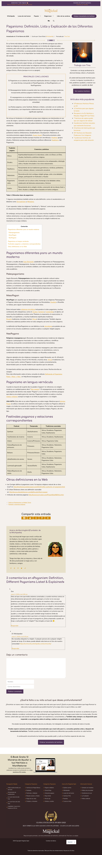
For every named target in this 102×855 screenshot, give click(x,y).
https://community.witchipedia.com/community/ (35, 644)
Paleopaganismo (14, 232)
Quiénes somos (67, 794)
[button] (41, 16)
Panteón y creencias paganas (16, 504)
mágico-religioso (12, 397)
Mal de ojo (47, 805)
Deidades (28, 796)
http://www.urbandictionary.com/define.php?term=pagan (28, 492)
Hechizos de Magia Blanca (33, 794)
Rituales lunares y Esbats (33, 802)
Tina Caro (67, 36)
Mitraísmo (30, 202)
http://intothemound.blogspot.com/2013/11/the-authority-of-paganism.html (39, 487)
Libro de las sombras (63, 16)
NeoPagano (12, 238)
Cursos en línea (67, 807)
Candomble (49, 312)
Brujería (9, 319)
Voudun (35, 312)
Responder (14, 626)
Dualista (53, 302)
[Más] (48, 518)
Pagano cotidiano (49, 794)
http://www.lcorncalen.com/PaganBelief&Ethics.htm (46, 495)
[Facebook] (24, 518)
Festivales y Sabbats (31, 799)
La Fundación (85, 802)
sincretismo (48, 326)
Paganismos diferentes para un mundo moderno (23, 229)
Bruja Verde (48, 802)
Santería (41, 312)
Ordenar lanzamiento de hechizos (84, 16)
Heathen (54, 138)
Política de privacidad (87, 796)
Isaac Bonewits (28, 262)
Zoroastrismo (21, 202)
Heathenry (55, 140)
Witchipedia (11, 16)
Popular (36, 16)
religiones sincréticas (28, 309)
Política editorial (86, 805)
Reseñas (65, 805)
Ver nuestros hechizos (82, 91)
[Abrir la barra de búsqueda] (53, 21)
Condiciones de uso (87, 799)
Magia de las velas (31, 805)
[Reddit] (30, 518)
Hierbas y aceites (49, 807)
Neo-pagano (35, 389)
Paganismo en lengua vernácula (18, 241)
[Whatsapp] (36, 518)
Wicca (34, 319)
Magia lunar (48, 16)
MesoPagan (12, 235)
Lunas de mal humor (24, 16)
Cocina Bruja (48, 796)
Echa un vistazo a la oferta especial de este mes (19, 4)
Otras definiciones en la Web (17, 247)
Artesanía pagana (49, 799)
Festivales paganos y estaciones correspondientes (24, 244)
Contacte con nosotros (82, 4)
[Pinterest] (42, 518)
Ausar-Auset (37, 135)
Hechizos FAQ (67, 802)
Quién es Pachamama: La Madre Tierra (19, 502)
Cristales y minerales (31, 807)
